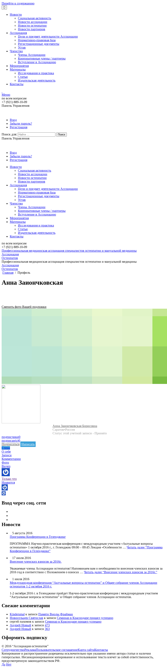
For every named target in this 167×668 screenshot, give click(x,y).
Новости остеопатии (32, 25)
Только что (9, 479)
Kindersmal (17, 614)
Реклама (30, 650)
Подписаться (11, 444)
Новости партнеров (31, 29)
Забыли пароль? (21, 123)
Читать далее (120, 572)
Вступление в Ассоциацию (37, 62)
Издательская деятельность (36, 80)
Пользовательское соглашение (57, 650)
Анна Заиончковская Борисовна (75, 426)
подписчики (11, 437)
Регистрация (18, 127)
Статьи (23, 76)
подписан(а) (11, 440)
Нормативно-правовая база (37, 40)
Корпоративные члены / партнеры (42, 58)
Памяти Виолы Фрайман (55, 614)
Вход (13, 120)
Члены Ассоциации (31, 55)
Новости (16, 14)
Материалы (18, 69)
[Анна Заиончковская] (21, 422)
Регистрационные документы (38, 44)
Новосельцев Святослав (26, 618)
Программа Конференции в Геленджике (38, 536)
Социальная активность (34, 18)
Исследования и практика (36, 73)
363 (47, 629)
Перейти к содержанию (18, 3)
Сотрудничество (13, 650)
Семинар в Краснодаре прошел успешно (85, 618)
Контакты (16, 84)
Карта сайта (86, 650)
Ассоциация (18, 33)
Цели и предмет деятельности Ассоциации (48, 36)
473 (47, 625)
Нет (8, 664)
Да (3, 664)
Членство (16, 51)
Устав (22, 47)
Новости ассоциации (32, 22)
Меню (6, 94)
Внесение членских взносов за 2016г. (36, 561)
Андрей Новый (20, 625)
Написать (28, 444)
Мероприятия (19, 66)
